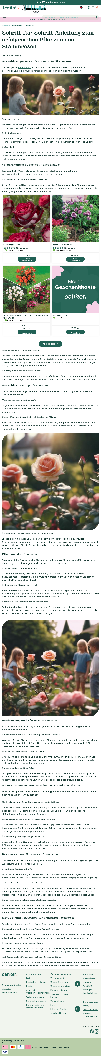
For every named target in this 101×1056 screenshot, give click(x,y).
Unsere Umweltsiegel (60, 986)
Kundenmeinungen (59, 990)
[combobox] (70, 17)
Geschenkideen (58, 1013)
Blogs (53, 1005)
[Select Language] (82, 8)
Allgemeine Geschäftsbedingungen (38, 991)
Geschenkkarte (59, 315)
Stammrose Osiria (12, 244)
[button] (2, 17)
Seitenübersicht (10, 992)
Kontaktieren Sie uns (36, 982)
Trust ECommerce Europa (59, 995)
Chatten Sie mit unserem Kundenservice (90, 1013)
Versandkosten (57, 1001)
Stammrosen (24, 67)
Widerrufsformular (35, 997)
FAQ (28, 978)
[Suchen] (96, 17)
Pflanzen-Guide (58, 1009)
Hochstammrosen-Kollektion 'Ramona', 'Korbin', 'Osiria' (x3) (26, 316)
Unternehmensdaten (36, 1001)
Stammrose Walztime (62, 244)
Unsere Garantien (59, 982)
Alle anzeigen (50, 344)
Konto (29, 986)
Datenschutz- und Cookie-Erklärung (35, 1006)
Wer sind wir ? (57, 978)
